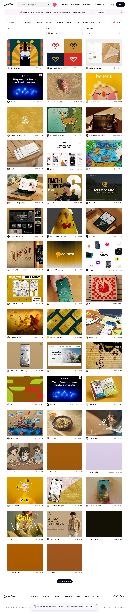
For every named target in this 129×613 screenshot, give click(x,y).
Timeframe (89, 28)
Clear (81, 29)
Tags (8, 28)
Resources (121, 607)
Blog (78, 596)
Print (77, 22)
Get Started (100, 12)
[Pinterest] (124, 596)
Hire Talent (75, 4)
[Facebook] (117, 596)
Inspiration (57, 596)
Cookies (30, 607)
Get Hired (86, 4)
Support (96, 596)
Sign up (111, 5)
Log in (120, 4)
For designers (33, 596)
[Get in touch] (31, 62)
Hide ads (32, 102)
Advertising (69, 596)
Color (48, 28)
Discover (28, 22)
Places (114, 607)
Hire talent (45, 596)
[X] (114, 596)
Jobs (104, 607)
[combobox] (30, 4)
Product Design (88, 22)
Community (99, 4)
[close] (121, 12)
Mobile (69, 22)
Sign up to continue (65, 581)
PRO (65, 68)
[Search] (55, 5)
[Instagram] (121, 596)
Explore (64, 4)
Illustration (59, 22)
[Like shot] (39, 62)
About (87, 596)
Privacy (24, 607)
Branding (49, 22)
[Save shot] (35, 62)
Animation (38, 22)
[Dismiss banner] (97, 605)
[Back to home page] (8, 4)
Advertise (40, 102)
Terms (18, 607)
